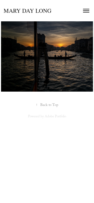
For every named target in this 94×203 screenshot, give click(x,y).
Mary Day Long (27, 10)
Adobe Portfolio (55, 117)
